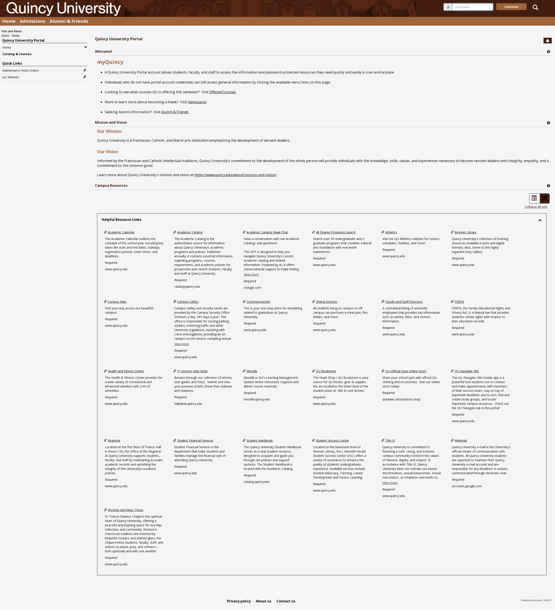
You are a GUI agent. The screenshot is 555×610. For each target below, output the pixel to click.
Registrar (114, 440)
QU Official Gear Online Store (405, 371)
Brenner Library (465, 232)
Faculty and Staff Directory (404, 302)
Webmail (461, 440)
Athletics (391, 232)
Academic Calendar (121, 232)
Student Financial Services (195, 440)
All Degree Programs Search (336, 232)
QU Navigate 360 (467, 371)
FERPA (459, 302)
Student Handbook (259, 440)
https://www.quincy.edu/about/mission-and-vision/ (235, 174)
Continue (511, 7)
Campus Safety (187, 302)
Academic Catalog (189, 232)
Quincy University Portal (23, 40)
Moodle (251, 371)
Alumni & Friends (69, 21)
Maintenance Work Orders (20, 70)
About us (263, 601)
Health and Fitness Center (126, 371)
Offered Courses (222, 92)
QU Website (10, 77)
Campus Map (117, 302)
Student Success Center (332, 440)
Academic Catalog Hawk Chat (267, 232)
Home (8, 21)
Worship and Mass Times (125, 510)
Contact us (285, 601)
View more (251, 274)
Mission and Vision (111, 122)
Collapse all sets (536, 207)
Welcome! (103, 51)
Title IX (390, 440)
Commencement (258, 302)
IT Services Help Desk (192, 371)
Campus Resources (111, 185)
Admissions (32, 21)
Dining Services (326, 302)
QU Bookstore (326, 371)
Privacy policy (239, 601)
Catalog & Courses (16, 54)
